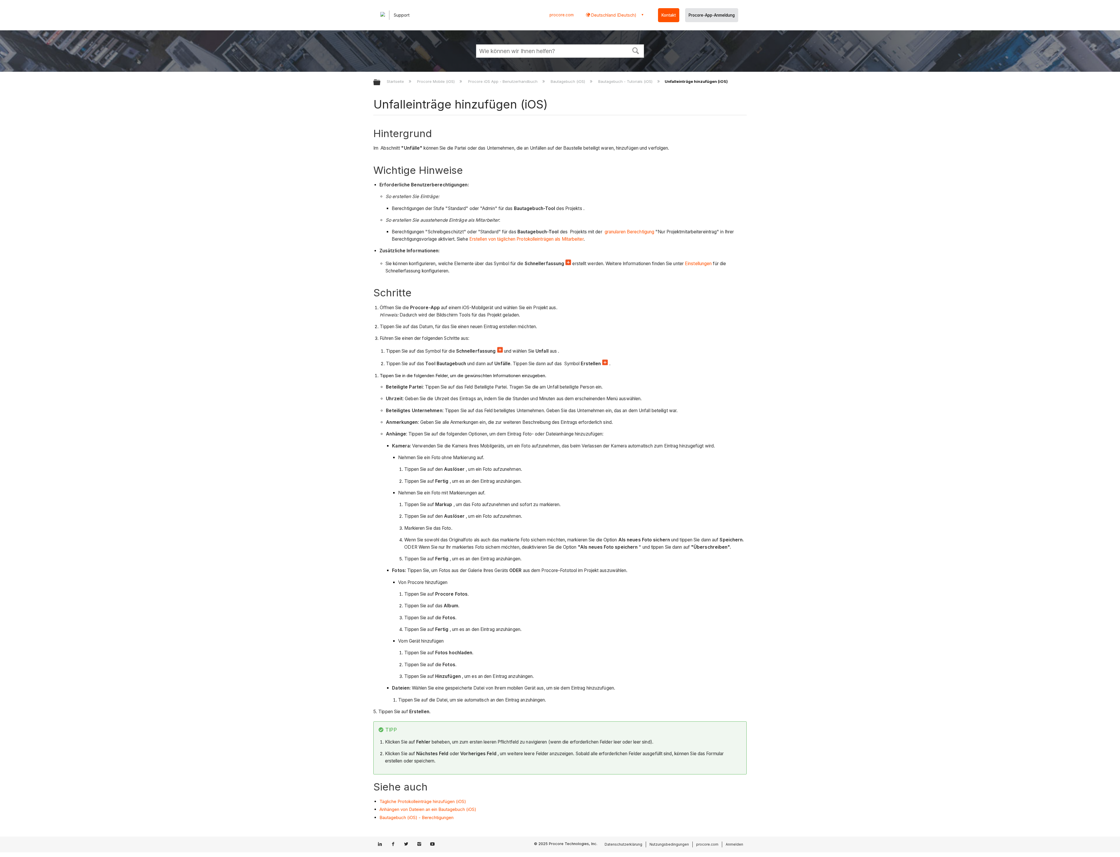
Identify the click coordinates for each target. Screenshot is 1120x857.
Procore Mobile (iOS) (436, 81)
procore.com (562, 15)
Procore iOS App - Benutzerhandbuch (503, 81)
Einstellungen (698, 263)
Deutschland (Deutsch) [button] (613, 15)
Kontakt (669, 15)
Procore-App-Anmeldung (712, 15)
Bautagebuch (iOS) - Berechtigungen (416, 817)
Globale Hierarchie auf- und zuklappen (380, 82)
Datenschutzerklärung (623, 844)
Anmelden (734, 844)
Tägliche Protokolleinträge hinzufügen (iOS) (422, 801)
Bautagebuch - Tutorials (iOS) (626, 81)
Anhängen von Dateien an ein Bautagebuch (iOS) (427, 809)
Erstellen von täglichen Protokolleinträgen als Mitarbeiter (526, 239)
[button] (636, 50)
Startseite (396, 81)
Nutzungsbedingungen (669, 844)
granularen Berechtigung (628, 232)
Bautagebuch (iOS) (568, 81)
